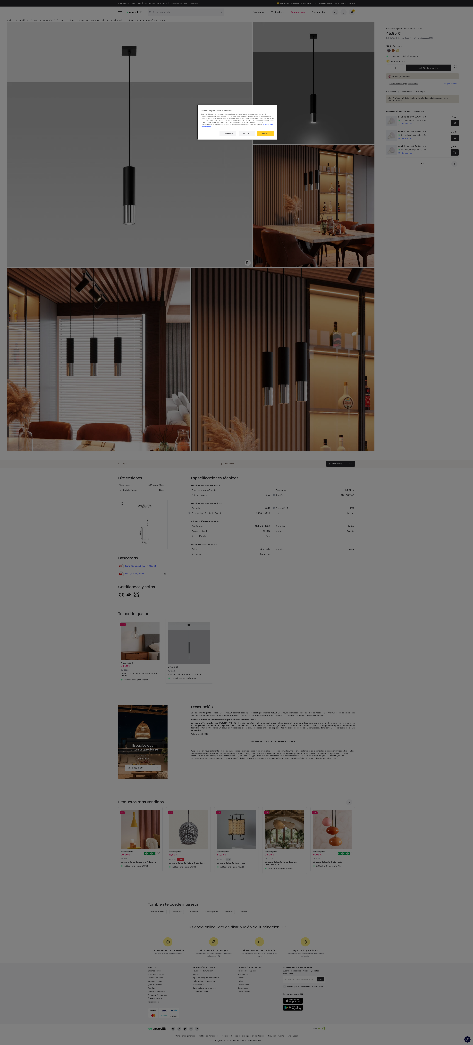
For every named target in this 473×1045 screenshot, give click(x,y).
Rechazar (247, 133)
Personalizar (228, 133)
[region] (237, 122)
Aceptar (265, 133)
